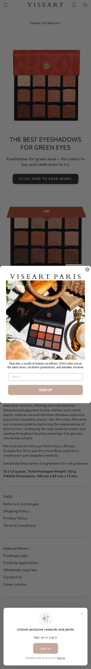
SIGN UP (45, 390)
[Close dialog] (87, 269)
